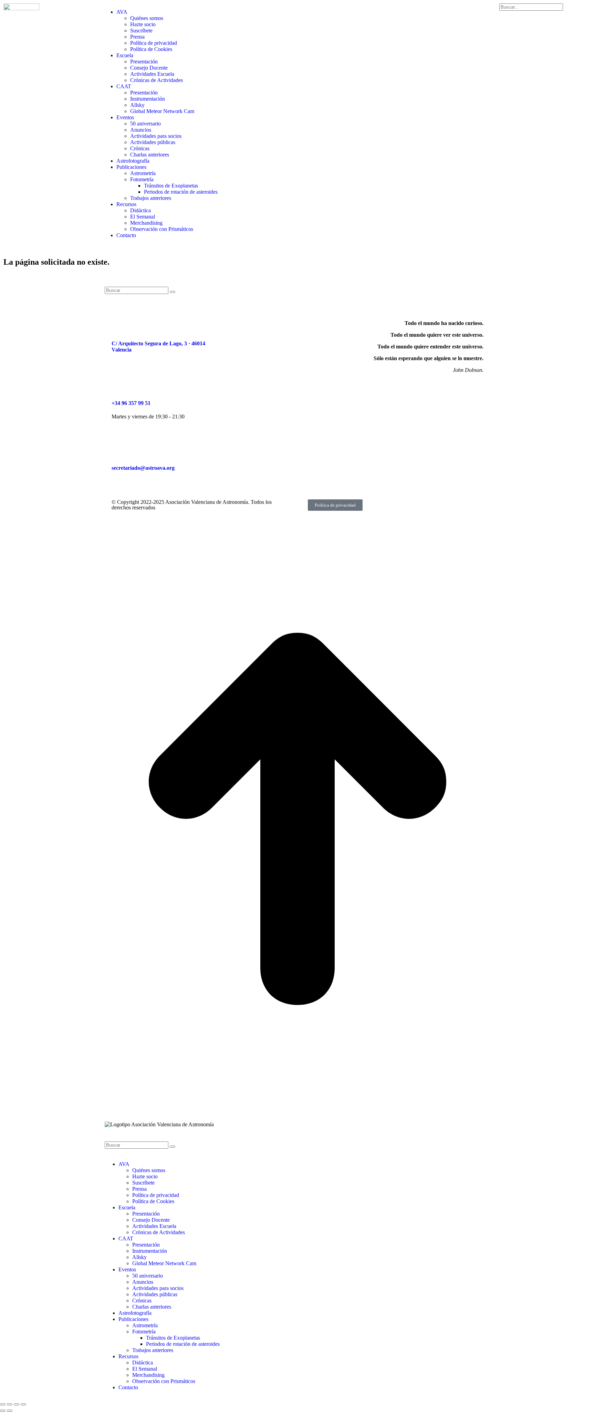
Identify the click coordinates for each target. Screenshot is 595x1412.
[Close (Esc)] (3, 1404)
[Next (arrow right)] (9, 1411)
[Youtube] (306, 323)
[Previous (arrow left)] (3, 1411)
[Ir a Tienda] (297, 1115)
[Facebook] (251, 323)
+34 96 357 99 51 (131, 403)
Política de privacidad (335, 505)
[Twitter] (288, 323)
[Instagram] (269, 323)
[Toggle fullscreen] (16, 1404)
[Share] (9, 1404)
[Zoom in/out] (23, 1404)
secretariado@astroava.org (143, 468)
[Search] (172, 292)
